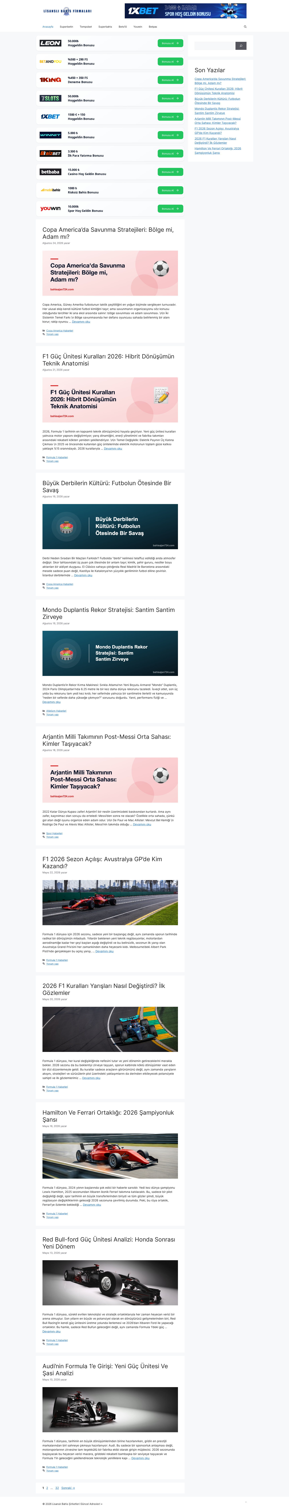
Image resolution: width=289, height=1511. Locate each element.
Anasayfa (47, 26)
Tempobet (86, 26)
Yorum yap (52, 334)
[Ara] (241, 46)
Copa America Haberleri (59, 330)
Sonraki (68, 1488)
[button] (245, 27)
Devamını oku (81, 321)
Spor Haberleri (54, 833)
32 (57, 1488)
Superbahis (105, 26)
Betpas (153, 26)
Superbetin (66, 26)
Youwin (137, 26)
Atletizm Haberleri (56, 710)
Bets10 (123, 26)
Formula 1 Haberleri (57, 457)
